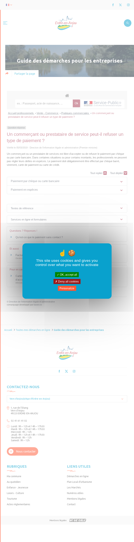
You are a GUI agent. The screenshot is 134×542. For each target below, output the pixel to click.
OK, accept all (68, 274)
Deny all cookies (68, 281)
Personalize (66, 288)
